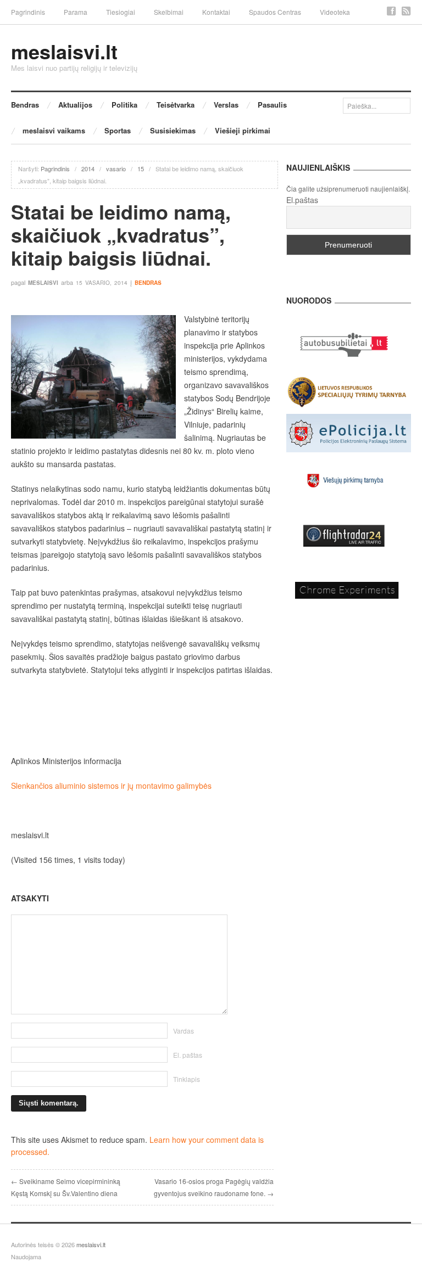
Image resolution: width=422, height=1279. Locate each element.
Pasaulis (272, 104)
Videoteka (335, 11)
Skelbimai (169, 11)
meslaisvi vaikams (54, 130)
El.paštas (302, 199)
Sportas (117, 130)
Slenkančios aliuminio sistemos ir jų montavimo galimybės (111, 785)
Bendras (25, 104)
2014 (88, 168)
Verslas (226, 104)
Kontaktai (216, 11)
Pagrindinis (28, 11)
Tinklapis (186, 1079)
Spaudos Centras (275, 11)
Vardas (183, 1030)
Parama (75, 11)
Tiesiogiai (120, 11)
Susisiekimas (173, 130)
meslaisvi (43, 283)
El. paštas (187, 1054)
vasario (116, 168)
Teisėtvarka (176, 104)
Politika (124, 104)
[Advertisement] (142, 715)
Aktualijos (75, 104)
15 (140, 168)
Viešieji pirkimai (242, 130)
